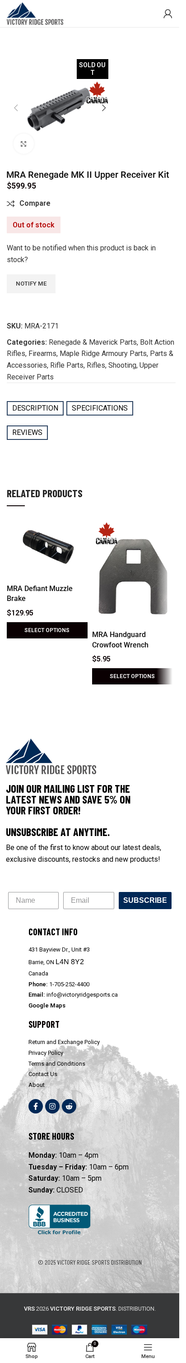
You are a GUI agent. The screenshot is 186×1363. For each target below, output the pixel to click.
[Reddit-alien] (69, 1106)
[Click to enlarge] (24, 144)
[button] (16, 108)
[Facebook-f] (35, 1106)
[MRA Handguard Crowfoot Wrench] (132, 572)
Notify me (31, 283)
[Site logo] (35, 13)
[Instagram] (52, 1106)
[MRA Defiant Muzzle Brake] (47, 549)
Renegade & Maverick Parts (93, 342)
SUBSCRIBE (145, 900)
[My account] (168, 14)
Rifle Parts (67, 365)
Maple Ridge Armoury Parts (103, 353)
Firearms (42, 353)
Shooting (122, 365)
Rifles (96, 365)
